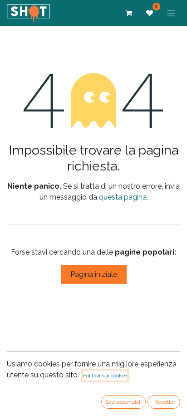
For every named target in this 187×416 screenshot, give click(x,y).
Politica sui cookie (105, 375)
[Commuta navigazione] (171, 13)
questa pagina (123, 197)
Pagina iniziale (93, 274)
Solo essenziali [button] (123, 402)
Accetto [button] (164, 402)
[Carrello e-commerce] (129, 13)
